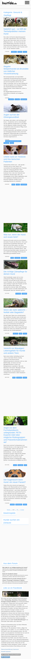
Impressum (16, 649)
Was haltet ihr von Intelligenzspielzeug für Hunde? (15, 567)
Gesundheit (6, 143)
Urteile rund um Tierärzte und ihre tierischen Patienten (15, 159)
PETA (14, 377)
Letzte (22, 509)
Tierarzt (24, 51)
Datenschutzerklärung (6, 649)
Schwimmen (19, 377)
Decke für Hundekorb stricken (9, 573)
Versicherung (23, 257)
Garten (15, 465)
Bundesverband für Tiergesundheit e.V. (13, 141)
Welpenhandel (23, 99)
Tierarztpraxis (23, 184)
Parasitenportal (19, 504)
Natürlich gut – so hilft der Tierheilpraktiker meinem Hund (15, 31)
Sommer (24, 377)
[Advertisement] (15, 204)
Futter (12, 257)
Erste (8, 509)
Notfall (20, 333)
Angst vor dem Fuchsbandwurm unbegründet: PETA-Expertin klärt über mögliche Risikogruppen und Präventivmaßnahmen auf (15, 435)
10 (17, 509)
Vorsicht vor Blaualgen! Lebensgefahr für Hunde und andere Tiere (14, 350)
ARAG (13, 184)
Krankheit (20, 51)
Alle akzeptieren (6, 657)
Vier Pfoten (17, 99)
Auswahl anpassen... (6, 651)
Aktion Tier (15, 333)
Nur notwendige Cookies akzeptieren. (11, 654)
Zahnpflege (24, 293)
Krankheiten (11, 99)
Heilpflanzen (14, 51)
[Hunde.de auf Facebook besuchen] (15, 596)
